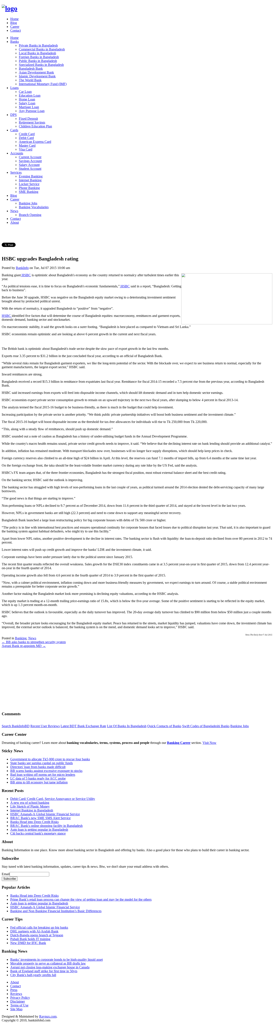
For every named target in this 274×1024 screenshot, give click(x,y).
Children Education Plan (35, 126)
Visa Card (25, 149)
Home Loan (27, 99)
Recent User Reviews (45, 726)
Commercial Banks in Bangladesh (42, 49)
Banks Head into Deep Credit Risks (34, 822)
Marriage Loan (29, 107)
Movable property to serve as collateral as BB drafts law (48, 963)
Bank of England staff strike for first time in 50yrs (43, 971)
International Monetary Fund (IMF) (43, 84)
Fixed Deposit (28, 118)
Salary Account (29, 165)
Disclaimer (17, 1001)
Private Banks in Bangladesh (38, 45)
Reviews (16, 994)
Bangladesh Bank (31, 68)
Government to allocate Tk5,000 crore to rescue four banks (50, 759)
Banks (14, 41)
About (14, 222)
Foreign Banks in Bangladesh (39, 57)
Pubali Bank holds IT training (30, 939)
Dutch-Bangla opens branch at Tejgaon (36, 935)
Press (13, 990)
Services (16, 172)
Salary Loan (27, 103)
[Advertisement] (130, 678)
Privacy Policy (20, 997)
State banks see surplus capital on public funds (41, 763)
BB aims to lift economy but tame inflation (39, 782)
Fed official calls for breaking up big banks (39, 927)
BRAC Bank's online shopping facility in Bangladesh (46, 825)
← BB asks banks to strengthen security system (34, 642)
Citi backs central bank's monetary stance (38, 833)
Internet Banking (30, 180)
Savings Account (30, 161)
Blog (13, 23)
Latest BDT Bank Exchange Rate (83, 726)
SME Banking (28, 192)
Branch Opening (30, 215)
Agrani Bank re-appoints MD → (24, 646)
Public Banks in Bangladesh (38, 61)
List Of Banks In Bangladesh (126, 726)
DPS (13, 115)
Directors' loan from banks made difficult (38, 767)
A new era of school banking (29, 802)
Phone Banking (29, 188)
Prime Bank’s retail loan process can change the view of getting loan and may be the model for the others (81, 899)
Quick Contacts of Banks (164, 726)
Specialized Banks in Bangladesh (41, 64)
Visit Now (209, 743)
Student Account (30, 168)
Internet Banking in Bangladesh (31, 810)
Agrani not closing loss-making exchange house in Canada (49, 967)
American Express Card (35, 141)
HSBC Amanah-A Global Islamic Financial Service (45, 814)
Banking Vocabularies (34, 207)
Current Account (30, 157)
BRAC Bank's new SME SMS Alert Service (40, 818)
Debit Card (26, 138)
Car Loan (25, 91)
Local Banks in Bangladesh (37, 53)
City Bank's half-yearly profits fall (33, 975)
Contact (15, 30)
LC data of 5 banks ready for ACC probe (38, 778)
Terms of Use (19, 1005)
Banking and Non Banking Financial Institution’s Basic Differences (55, 911)
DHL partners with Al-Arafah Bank (34, 931)
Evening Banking (31, 176)
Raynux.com (48, 1016)
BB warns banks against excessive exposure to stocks (46, 771)
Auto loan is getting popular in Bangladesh (39, 829)
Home (14, 19)
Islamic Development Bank (37, 76)
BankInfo (22, 268)
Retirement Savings (32, 122)
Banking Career (179, 743)
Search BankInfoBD (16, 726)
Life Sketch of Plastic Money (30, 806)
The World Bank (30, 80)
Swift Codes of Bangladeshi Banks (205, 726)
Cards (14, 130)
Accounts (16, 153)
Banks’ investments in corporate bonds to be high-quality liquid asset (56, 959)
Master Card (27, 145)
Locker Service (29, 184)
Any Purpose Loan (32, 111)
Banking (21, 638)
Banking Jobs (28, 203)
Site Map (16, 1009)
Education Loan (29, 95)
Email (6, 874)
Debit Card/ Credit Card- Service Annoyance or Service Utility (52, 799)
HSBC (26, 275)
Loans (14, 88)
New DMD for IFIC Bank (28, 943)
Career (14, 26)
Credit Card (27, 134)
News (14, 211)
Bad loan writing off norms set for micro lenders (42, 774)
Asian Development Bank (36, 72)
